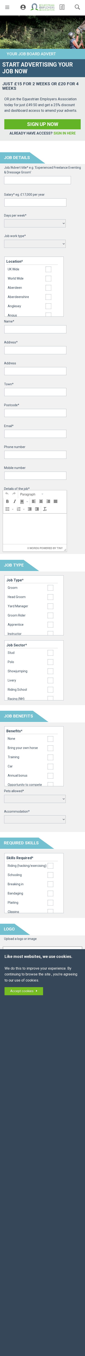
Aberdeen (15, 287)
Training (13, 757)
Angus (12, 315)
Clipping (13, 912)
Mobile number (15, 468)
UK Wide (13, 269)
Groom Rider (17, 615)
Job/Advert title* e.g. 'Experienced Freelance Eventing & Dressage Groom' (42, 170)
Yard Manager (18, 606)
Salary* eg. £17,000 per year (24, 194)
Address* (11, 342)
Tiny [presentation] (60, 548)
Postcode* (11, 405)
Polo (11, 662)
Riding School (17, 689)
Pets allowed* (14, 791)
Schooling (15, 875)
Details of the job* (17, 489)
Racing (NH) (16, 699)
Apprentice (16, 624)
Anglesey (14, 306)
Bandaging (15, 893)
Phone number (14, 447)
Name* (9, 321)
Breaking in (16, 884)
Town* (9, 384)
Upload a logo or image (20, 939)
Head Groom (17, 597)
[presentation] (7, 494)
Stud (11, 652)
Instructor (15, 634)
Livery (12, 680)
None (11, 738)
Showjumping (17, 671)
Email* (9, 426)
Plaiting (13, 902)
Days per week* (15, 215)
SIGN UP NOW (42, 124)
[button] (6, 494)
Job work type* (15, 236)
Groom (12, 587)
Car (10, 766)
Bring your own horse (23, 748)
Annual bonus (17, 775)
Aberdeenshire (18, 297)
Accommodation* (17, 811)
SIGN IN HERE (64, 133)
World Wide (16, 278)
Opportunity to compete (25, 785)
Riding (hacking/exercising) (27, 865)
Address (10, 363)
